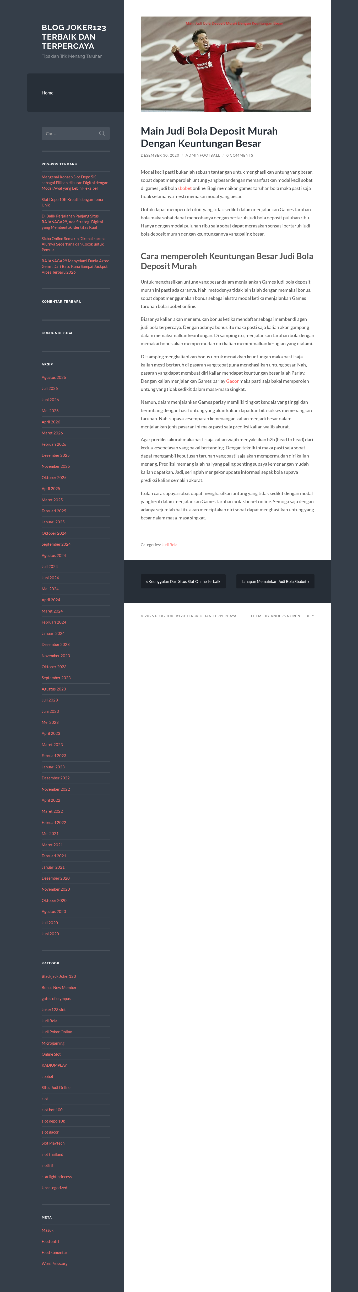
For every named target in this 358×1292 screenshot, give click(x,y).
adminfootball (203, 155)
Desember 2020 (56, 878)
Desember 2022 (56, 777)
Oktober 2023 (54, 666)
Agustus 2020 (54, 911)
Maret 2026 (52, 432)
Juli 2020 (50, 922)
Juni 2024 (50, 577)
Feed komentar (54, 1252)
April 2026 (51, 421)
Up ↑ (310, 616)
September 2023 (56, 677)
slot (45, 1098)
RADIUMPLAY (54, 1065)
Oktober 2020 (54, 900)
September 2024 (56, 544)
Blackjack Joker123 (59, 976)
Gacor (232, 381)
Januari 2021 (53, 867)
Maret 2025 (52, 499)
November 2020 (56, 889)
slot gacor (50, 1132)
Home (47, 92)
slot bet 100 (52, 1109)
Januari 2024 (53, 633)
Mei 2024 (50, 588)
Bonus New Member (59, 987)
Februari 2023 (54, 755)
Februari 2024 (54, 622)
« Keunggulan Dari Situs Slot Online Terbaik (183, 581)
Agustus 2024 (54, 555)
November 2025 (56, 466)
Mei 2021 (50, 833)
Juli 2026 (50, 388)
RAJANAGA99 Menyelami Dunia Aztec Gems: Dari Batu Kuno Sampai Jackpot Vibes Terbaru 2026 (75, 266)
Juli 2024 (50, 566)
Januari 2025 (53, 521)
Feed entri (50, 1241)
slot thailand (52, 1154)
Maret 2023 (52, 744)
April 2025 (51, 488)
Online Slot (51, 1054)
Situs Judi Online (56, 1087)
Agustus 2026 (54, 377)
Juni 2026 (50, 399)
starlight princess (57, 1176)
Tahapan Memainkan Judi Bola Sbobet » (275, 581)
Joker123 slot (54, 1009)
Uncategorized (54, 1187)
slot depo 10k (53, 1121)
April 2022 (51, 800)
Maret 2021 (52, 844)
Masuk (47, 1230)
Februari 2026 (54, 444)
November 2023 (56, 655)
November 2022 (56, 789)
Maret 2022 (52, 811)
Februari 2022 (54, 822)
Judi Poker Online (57, 1031)
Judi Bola (49, 1020)
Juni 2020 (50, 933)
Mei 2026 (50, 410)
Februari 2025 (54, 510)
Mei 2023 (50, 722)
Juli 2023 (50, 700)
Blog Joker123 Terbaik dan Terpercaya (74, 37)
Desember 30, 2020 (160, 155)
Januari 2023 (53, 766)
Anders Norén (285, 616)
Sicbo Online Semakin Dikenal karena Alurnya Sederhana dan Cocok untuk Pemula (74, 244)
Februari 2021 (54, 855)
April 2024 (51, 599)
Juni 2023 (50, 711)
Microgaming (53, 1043)
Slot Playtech (53, 1143)
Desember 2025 (56, 455)
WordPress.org (55, 1263)
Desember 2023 (56, 644)
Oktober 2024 (54, 533)
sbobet (47, 1076)
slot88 (47, 1165)
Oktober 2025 (54, 477)
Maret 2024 (52, 611)
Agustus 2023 (54, 689)
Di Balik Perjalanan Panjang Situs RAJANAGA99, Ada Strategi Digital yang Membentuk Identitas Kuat (72, 222)
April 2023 (51, 733)
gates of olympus (56, 998)
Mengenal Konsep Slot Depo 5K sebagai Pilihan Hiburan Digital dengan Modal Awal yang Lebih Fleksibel (75, 182)
